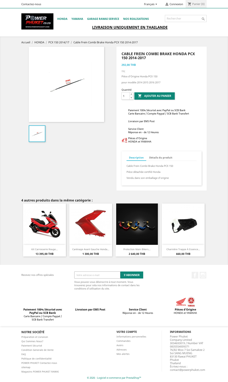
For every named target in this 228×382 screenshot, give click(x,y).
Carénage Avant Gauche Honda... (90, 249)
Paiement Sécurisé (31, 345)
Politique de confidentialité (36, 358)
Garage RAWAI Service (103, 19)
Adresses (122, 349)
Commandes (124, 340)
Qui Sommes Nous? (32, 341)
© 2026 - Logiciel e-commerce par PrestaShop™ (114, 377)
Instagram (203, 275)
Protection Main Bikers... (137, 249)
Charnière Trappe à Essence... (183, 249)
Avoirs (120, 345)
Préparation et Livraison (34, 336)
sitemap (25, 367)
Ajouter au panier (154, 96)
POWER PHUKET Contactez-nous (39, 362)
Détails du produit (160, 157)
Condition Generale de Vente (37, 350)
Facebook (195, 275)
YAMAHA (77, 19)
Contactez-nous (31, 4)
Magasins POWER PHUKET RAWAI (40, 371)
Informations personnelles (131, 336)
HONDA (62, 19)
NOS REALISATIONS (136, 19)
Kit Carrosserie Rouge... (44, 249)
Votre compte (127, 332)
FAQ (23, 354)
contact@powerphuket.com (187, 370)
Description (136, 157)
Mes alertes (123, 354)
